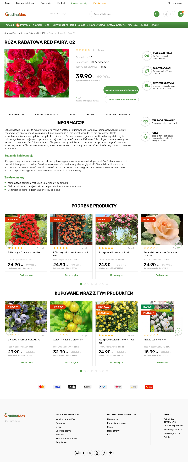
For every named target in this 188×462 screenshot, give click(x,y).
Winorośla (133, 25)
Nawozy (155, 25)
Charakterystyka (47, 114)
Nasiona (144, 25)
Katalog (10, 25)
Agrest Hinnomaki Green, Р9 (68, 339)
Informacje (16, 114)
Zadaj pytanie (100, 3)
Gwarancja (46, 3)
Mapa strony (113, 431)
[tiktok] (104, 453)
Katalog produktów (65, 419)
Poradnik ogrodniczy (117, 423)
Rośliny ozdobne (59, 25)
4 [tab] (92, 284)
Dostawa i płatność (25, 3)
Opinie (167, 437)
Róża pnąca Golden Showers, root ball (116, 341)
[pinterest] (111, 453)
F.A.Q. (110, 434)
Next (178, 244)
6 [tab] (100, 284)
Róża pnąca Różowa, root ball (113, 252)
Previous (9, 244)
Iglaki (73, 25)
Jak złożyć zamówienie (170, 420)
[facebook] (83, 453)
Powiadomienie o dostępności (121, 90)
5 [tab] (96, 284)
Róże (46, 25)
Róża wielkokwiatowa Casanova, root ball (161, 254)
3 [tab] (88, 284)
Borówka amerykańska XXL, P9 (24, 339)
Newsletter (113, 419)
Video (72, 114)
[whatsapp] (77, 453)
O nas (7, 3)
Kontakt (61, 3)
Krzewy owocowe (116, 25)
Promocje (25, 25)
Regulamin (61, 442)
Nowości (37, 25)
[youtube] (97, 453)
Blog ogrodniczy (176, 3)
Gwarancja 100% (172, 433)
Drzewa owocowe (96, 25)
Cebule (81, 25)
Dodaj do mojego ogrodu (122, 99)
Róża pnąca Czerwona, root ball (24, 252)
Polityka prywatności (66, 438)
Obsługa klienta (63, 431)
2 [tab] (85, 284)
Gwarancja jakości (173, 429)
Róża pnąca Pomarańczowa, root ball (70, 254)
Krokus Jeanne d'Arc (155, 339)
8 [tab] (107, 284)
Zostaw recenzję (79, 3)
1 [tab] (81, 284)
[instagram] (90, 453)
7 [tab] (103, 284)
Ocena (91, 114)
